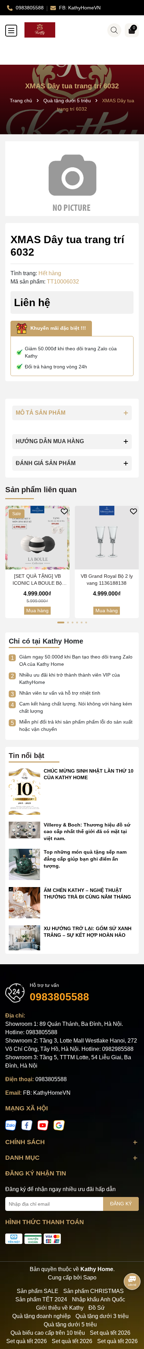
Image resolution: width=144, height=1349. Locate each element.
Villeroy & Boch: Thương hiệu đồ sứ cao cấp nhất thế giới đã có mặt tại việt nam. (87, 831)
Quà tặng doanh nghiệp (41, 1316)
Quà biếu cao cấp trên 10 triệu (47, 1333)
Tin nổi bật (26, 755)
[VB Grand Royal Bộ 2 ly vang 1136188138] (107, 538)
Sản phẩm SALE (37, 1291)
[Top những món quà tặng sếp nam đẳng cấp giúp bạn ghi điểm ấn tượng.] (24, 864)
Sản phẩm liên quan (41, 489)
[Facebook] (27, 1125)
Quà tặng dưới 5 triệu (70, 1324)
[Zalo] (10, 1125)
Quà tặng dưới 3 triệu (102, 1316)
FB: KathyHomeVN (47, 1093)
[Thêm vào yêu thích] (64, 511)
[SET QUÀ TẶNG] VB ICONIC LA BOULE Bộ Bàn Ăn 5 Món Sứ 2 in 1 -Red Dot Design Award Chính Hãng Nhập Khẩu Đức (37, 579)
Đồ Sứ (96, 1308)
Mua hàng (37, 610)
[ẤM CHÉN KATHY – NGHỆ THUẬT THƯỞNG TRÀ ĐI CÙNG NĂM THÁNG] (24, 902)
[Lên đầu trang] (130, 1307)
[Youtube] (43, 1125)
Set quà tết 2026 (110, 1333)
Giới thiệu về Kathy (60, 1308)
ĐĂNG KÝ (121, 1203)
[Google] (59, 1125)
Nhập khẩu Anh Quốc (98, 1299)
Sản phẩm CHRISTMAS (93, 1291)
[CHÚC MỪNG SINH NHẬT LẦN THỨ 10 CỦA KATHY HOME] (24, 790)
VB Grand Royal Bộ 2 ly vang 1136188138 (107, 579)
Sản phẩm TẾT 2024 (41, 1299)
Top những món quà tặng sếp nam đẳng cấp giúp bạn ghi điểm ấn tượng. (85, 858)
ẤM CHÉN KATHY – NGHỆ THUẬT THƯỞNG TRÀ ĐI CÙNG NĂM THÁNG (87, 893)
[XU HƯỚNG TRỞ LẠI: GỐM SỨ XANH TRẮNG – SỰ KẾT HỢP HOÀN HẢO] (24, 937)
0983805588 (59, 997)
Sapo (89, 1277)
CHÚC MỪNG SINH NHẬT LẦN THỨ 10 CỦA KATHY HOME (89, 774)
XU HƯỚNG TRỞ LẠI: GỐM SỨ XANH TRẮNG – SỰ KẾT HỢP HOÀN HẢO (87, 932)
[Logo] (79, 30)
